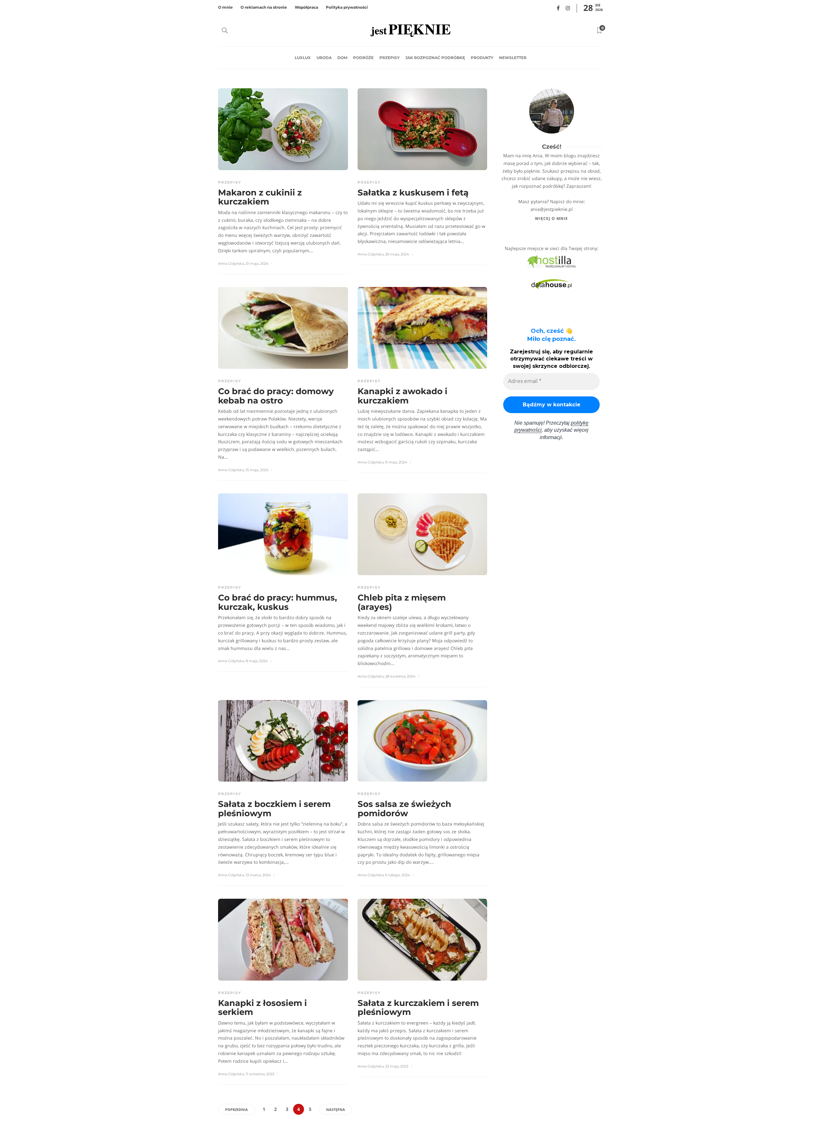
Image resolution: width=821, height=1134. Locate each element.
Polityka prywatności (347, 7)
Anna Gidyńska (231, 263)
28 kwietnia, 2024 (400, 676)
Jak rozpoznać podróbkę (435, 57)
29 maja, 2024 (397, 254)
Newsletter (513, 57)
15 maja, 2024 (257, 470)
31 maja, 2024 (257, 263)
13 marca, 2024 (258, 875)
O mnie (225, 7)
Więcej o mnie (551, 218)
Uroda (324, 57)
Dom (342, 57)
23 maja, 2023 (396, 1066)
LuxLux (303, 57)
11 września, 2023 (260, 1074)
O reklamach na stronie (264, 7)
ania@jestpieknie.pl (551, 209)
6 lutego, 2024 (397, 875)
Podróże (363, 57)
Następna (335, 1109)
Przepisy (389, 57)
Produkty (482, 57)
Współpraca (306, 7)
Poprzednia (236, 1109)
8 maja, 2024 (256, 661)
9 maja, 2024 (396, 462)
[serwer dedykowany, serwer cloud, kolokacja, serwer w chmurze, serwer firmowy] (551, 261)
